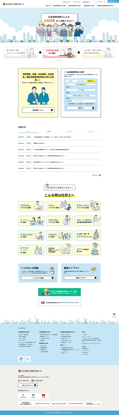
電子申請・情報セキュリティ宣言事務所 (49, 334)
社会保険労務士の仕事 (59, 5)
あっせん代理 (22, 338)
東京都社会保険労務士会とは (105, 5)
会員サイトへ (114, 1)
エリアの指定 (81, 90)
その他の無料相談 (44, 351)
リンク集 (84, 334)
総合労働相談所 (43, 348)
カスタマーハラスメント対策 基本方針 (91, 338)
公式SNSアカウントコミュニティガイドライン (92, 344)
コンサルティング (23, 340)
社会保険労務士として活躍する (26, 344)
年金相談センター (44, 349)
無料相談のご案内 (89, 5)
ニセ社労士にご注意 (44, 338)
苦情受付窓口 (85, 348)
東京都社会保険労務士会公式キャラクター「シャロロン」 (70, 350)
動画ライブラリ (81, 278)
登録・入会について (65, 338)
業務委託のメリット (44, 336)
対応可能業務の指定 (81, 84)
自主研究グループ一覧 (66, 342)
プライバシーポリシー (87, 336)
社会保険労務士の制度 (66, 336)
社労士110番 (43, 346)
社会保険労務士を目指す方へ (25, 346)
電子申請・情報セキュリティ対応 (81, 95)
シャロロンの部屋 (38, 278)
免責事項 (42, 340)
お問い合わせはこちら (27, 385)
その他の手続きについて (66, 340)
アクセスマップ (66, 2)
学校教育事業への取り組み (67, 348)
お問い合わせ (86, 2)
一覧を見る (95, 175)
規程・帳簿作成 (22, 336)
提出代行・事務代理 (23, 334)
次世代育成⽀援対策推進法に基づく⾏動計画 (92, 340)
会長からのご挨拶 (65, 334)
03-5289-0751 (24, 381)
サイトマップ (76, 2)
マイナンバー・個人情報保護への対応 (27, 342)
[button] (40, 52)
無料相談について (38, 110)
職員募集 (84, 346)
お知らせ (48, 5)
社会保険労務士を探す (74, 5)
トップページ (22, 328)
